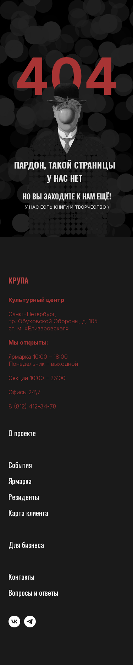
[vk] (14, 625)
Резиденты (24, 496)
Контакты (21, 576)
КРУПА (18, 280)
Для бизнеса (26, 544)
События (20, 465)
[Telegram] (30, 625)
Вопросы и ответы (33, 592)
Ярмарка (20, 481)
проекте (25, 433)
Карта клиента (28, 512)
